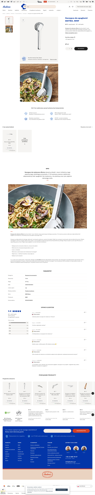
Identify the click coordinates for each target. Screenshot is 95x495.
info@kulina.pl (70, 462)
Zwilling (19, 456)
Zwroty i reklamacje (34, 445)
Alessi (19, 447)
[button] (9, 401)
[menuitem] (4, 11)
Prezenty (90, 10)
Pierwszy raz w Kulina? (53, 447)
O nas (49, 465)
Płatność (32, 450)
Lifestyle (7, 456)
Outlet (6, 460)
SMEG (19, 449)
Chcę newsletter (81, 430)
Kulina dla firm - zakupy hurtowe (55, 455)
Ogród (6, 451)
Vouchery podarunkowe (35, 455)
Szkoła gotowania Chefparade (54, 457)
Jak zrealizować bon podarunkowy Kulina (52, 450)
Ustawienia (29, 492)
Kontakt (32, 461)
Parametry (10, 493)
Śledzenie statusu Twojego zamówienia (54, 460)
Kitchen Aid (20, 451)
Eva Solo (20, 460)
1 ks (26, 287)
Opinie (17, 493)
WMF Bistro (28, 294)
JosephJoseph (21, 453)
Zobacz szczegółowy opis (71, 32)
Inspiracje (75, 10)
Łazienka (7, 453)
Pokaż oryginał (37, 314)
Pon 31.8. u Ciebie (69, 37)
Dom (6, 458)
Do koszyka (81, 48)
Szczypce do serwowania (31, 275)
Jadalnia (7, 447)
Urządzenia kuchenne (10, 449)
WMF (26, 297)
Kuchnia (7, 445)
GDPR (31, 459)
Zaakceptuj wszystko (62, 489)
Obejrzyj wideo (53, 59)
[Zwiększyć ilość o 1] (71, 48)
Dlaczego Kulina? (51, 463)
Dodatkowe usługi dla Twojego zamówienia (37, 448)
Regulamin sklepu (34, 457)
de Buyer (20, 458)
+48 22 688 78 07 (71, 456)
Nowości (83, 10)
